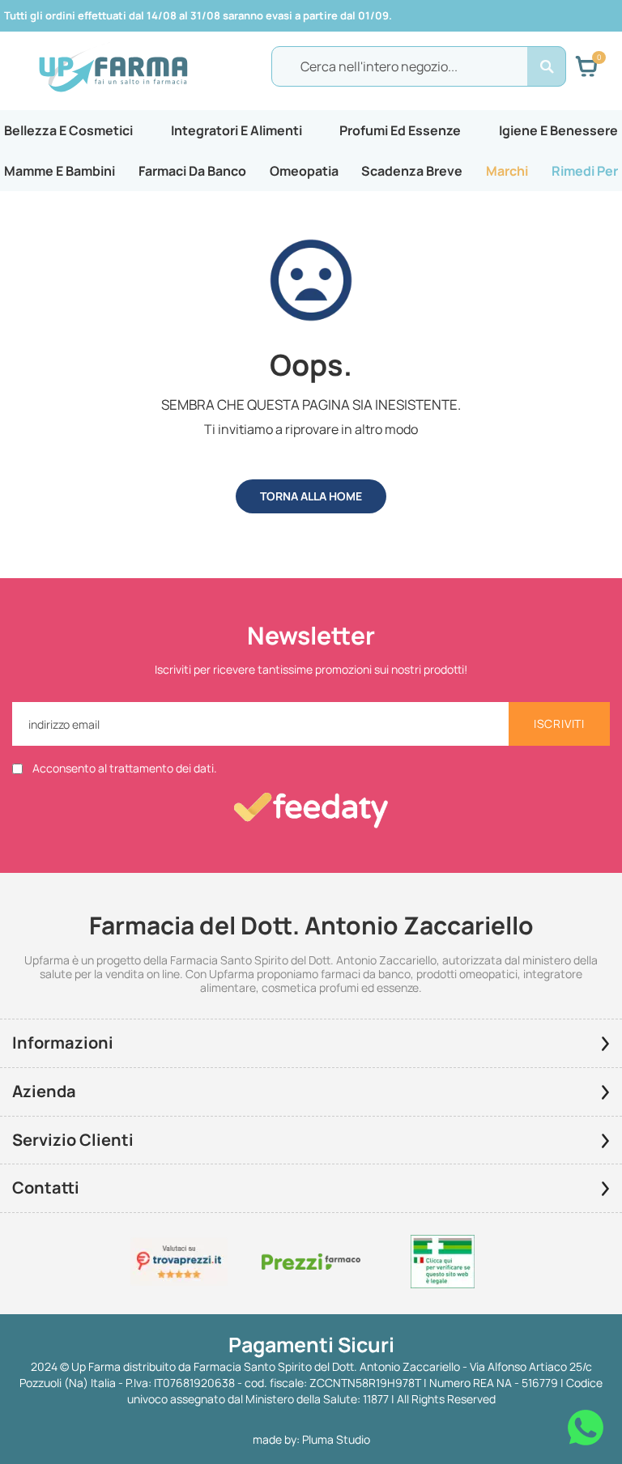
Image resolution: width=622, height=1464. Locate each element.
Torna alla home (311, 496)
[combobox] (418, 66)
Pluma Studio (336, 1439)
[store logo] (113, 67)
